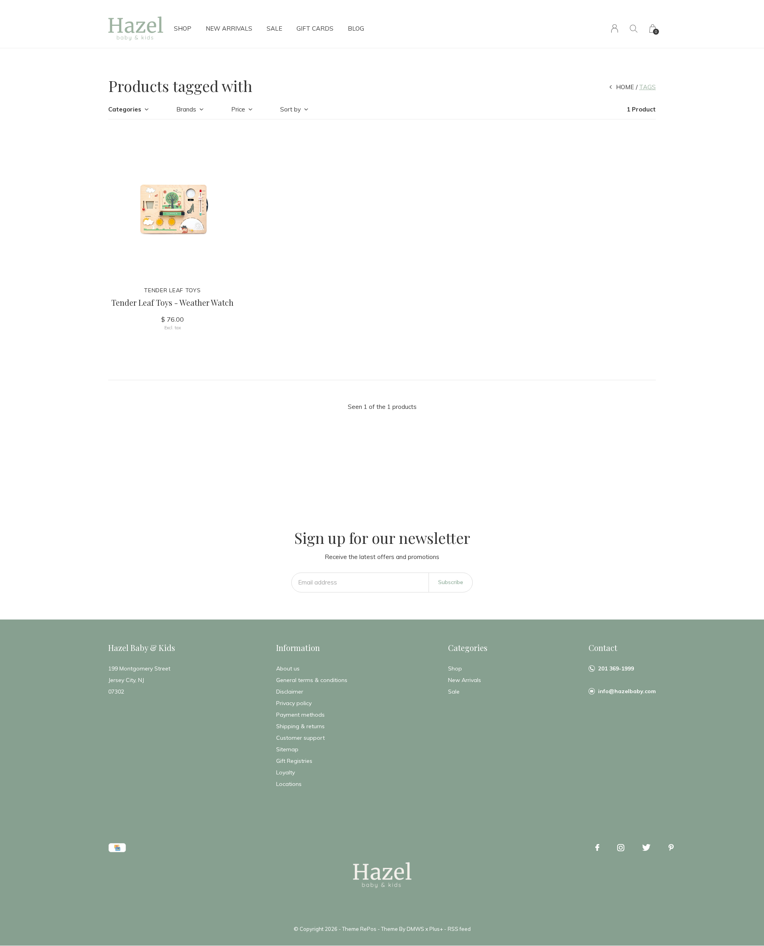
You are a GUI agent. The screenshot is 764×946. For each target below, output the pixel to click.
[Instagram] (620, 848)
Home (625, 87)
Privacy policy (294, 703)
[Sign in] (614, 28)
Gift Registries (294, 760)
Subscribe (450, 582)
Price (238, 109)
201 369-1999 (616, 668)
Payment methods (300, 714)
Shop (182, 28)
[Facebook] (597, 848)
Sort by (290, 109)
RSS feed (459, 929)
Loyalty (285, 772)
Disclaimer (289, 691)
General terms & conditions (311, 680)
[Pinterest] (671, 848)
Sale (274, 28)
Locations (289, 784)
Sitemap (287, 749)
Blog (356, 28)
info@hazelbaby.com (627, 691)
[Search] (633, 28)
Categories (124, 109)
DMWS (415, 929)
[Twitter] (646, 848)
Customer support (300, 737)
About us (288, 668)
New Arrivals (229, 28)
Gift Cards (314, 28)
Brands (186, 109)
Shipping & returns (300, 726)
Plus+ (436, 929)
